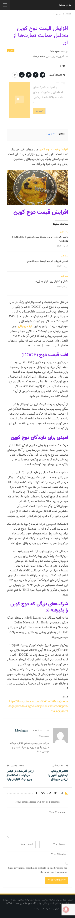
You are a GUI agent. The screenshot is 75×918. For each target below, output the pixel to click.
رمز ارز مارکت (65, 5)
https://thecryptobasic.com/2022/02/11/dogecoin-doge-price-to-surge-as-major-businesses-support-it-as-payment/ (38, 706)
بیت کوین (64, 231)
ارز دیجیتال (25, 326)
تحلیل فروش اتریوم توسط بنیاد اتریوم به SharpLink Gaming (40, 239)
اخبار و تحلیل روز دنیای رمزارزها (51, 281)
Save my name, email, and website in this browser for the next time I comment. (37, 870)
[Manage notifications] (66, 909)
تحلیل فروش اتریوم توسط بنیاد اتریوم (47, 261)
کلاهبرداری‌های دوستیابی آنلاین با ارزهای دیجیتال (58, 775)
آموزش (10, 50)
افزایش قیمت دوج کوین (53, 149)
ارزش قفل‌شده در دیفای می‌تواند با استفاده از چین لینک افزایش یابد (20, 775)
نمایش (51, 134)
